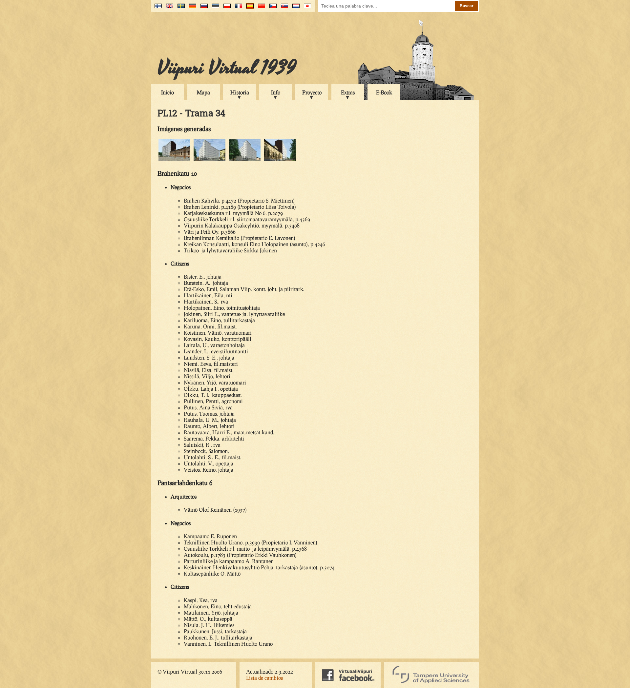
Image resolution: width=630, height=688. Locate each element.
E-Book (384, 92)
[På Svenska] (179, 8)
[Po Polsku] (225, 8)
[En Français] (237, 8)
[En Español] (248, 8)
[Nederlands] (294, 8)
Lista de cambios (264, 678)
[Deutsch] (191, 8)
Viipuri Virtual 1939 (227, 67)
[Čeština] (271, 8)
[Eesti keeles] (214, 8)
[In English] (168, 8)
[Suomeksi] (156, 8)
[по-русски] (202, 8)
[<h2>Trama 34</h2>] (174, 160)
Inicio (167, 92)
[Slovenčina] (283, 8)
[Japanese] (306, 8)
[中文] (260, 8)
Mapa (203, 92)
